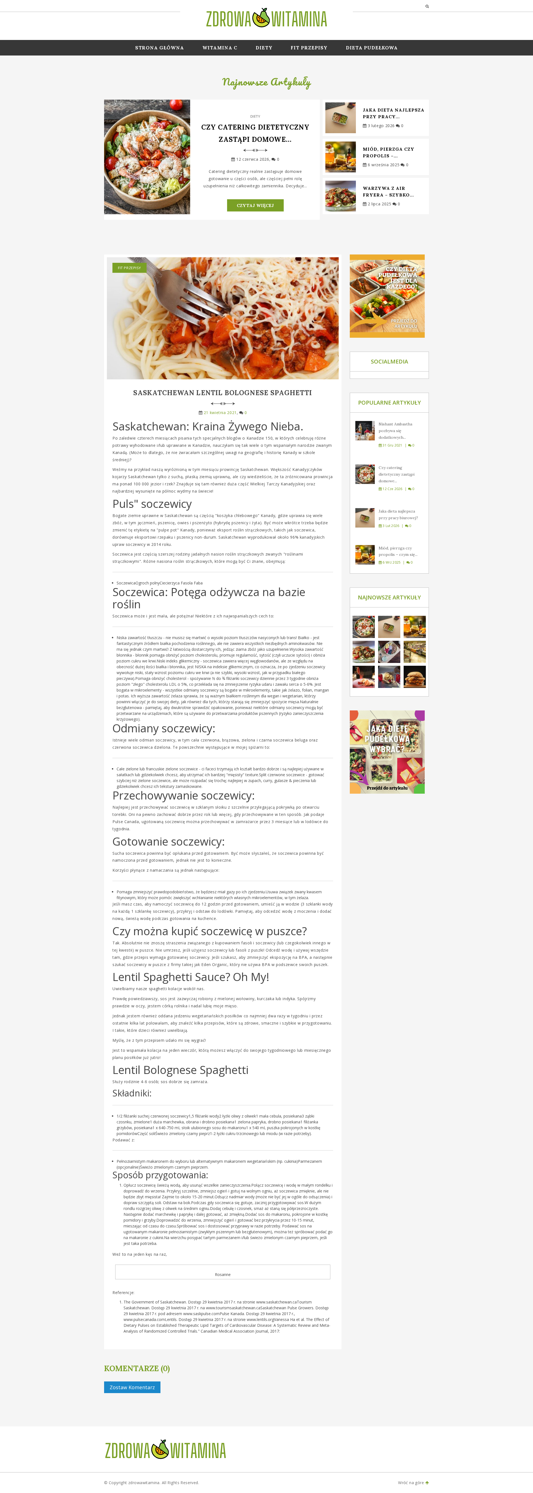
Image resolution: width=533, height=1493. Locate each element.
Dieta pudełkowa (372, 48)
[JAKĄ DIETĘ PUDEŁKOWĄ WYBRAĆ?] (389, 752)
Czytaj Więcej (255, 205)
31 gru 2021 (392, 445)
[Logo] (266, 17)
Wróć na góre (411, 1482)
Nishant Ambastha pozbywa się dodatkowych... (395, 431)
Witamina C (219, 48)
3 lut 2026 (390, 525)
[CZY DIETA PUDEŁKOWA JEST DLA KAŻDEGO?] (389, 296)
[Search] (427, 5)
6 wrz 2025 (391, 562)
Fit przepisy (309, 48)
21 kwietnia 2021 (220, 412)
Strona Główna (159, 48)
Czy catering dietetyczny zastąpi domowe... (255, 133)
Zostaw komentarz (132, 1387)
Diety (264, 48)
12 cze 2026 (392, 488)
